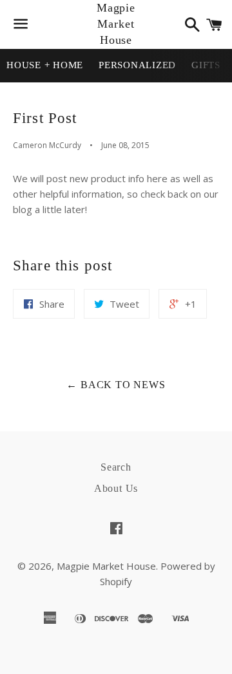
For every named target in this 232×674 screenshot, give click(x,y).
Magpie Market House (116, 23)
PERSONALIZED (137, 65)
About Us (116, 488)
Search (116, 467)
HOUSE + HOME (44, 65)
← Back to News (115, 384)
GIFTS (205, 65)
